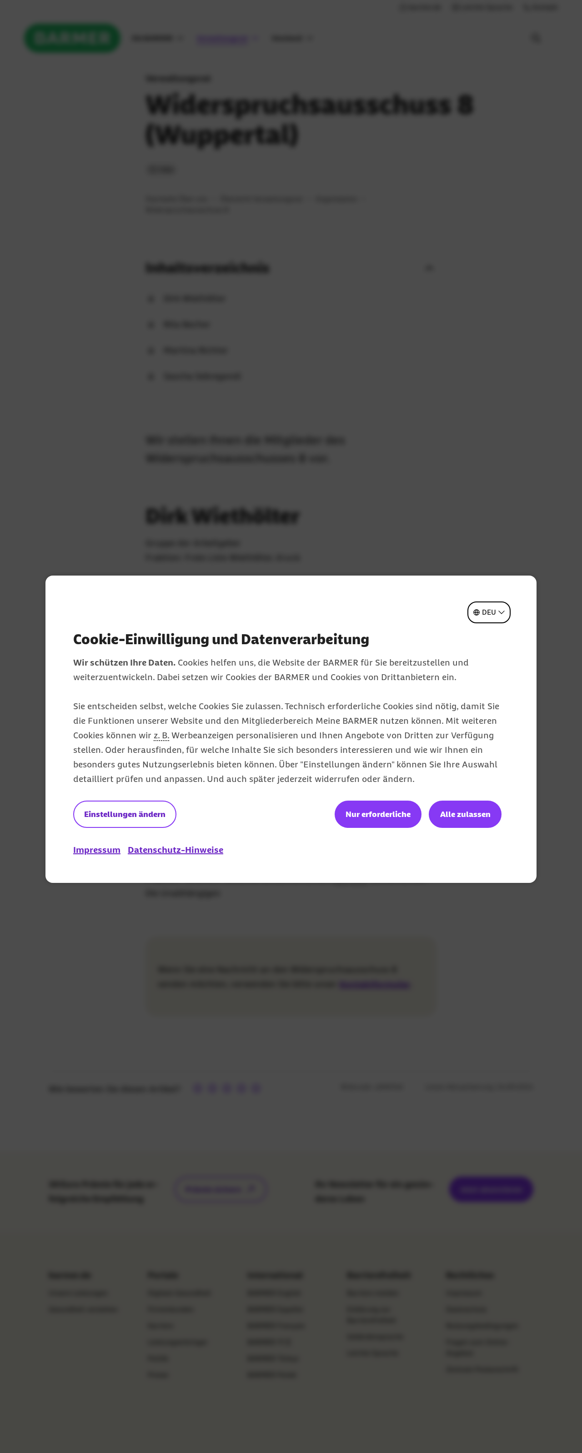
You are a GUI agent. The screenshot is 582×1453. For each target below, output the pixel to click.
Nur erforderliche (378, 814)
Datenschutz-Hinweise (175, 850)
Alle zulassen (465, 814)
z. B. (161, 735)
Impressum (96, 850)
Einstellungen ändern (125, 814)
